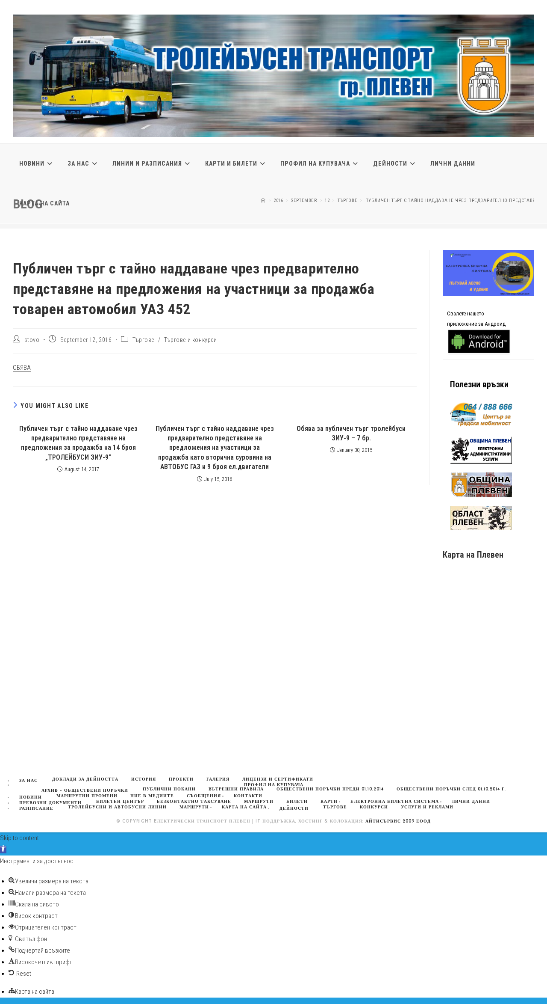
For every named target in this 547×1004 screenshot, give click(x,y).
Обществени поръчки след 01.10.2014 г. (451, 789)
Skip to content (19, 838)
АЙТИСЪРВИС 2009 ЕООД (398, 821)
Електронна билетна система (394, 801)
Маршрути (194, 807)
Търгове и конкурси (190, 339)
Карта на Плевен (473, 555)
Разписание (36, 808)
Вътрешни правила (236, 789)
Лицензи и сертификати (277, 779)
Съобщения (204, 796)
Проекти (181, 779)
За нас (28, 780)
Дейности (294, 808)
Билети (297, 801)
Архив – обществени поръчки (84, 790)
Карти (329, 801)
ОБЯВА (22, 367)
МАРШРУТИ (259, 801)
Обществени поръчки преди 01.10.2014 (330, 789)
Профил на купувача (273, 785)
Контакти (248, 796)
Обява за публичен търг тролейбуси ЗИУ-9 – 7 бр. (351, 433)
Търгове (143, 339)
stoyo (32, 339)
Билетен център (120, 801)
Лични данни (471, 801)
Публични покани (169, 789)
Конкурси (374, 807)
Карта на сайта (244, 807)
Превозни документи (50, 803)
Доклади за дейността (85, 779)
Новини (30, 797)
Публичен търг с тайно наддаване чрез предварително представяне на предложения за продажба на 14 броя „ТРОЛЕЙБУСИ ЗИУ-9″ (78, 443)
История (143, 779)
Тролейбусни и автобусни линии (117, 807)
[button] (3, 849)
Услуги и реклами (427, 807)
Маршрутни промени (87, 796)
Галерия (217, 779)
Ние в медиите (152, 796)
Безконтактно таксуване (194, 801)
